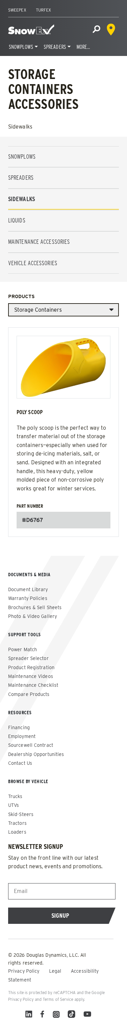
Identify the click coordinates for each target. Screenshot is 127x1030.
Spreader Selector (28, 658)
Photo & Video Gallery (32, 616)
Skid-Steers (21, 814)
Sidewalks (21, 198)
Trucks (15, 796)
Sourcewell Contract (30, 745)
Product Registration (31, 667)
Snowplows (21, 47)
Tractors (17, 823)
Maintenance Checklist (33, 685)
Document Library (28, 589)
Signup (60, 915)
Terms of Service (58, 999)
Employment (22, 736)
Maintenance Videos (30, 676)
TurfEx (43, 10)
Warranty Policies (27, 598)
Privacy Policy (24, 971)
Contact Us (20, 763)
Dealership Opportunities (36, 754)
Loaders (17, 832)
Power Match (22, 649)
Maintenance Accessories (39, 241)
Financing (19, 727)
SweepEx (17, 10)
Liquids (16, 220)
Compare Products (29, 694)
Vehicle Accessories (32, 263)
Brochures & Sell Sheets (35, 607)
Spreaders (55, 47)
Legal (56, 971)
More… (83, 47)
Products (21, 296)
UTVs (13, 805)
